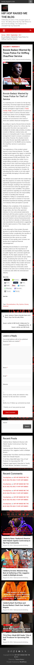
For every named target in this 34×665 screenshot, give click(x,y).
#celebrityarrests (9, 566)
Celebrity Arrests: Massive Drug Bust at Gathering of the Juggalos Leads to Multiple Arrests (16, 450)
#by (17, 304)
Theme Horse (19, 659)
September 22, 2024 (9, 59)
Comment (6, 345)
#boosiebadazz (11, 304)
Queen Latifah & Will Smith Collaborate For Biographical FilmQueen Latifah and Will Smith (16, 325)
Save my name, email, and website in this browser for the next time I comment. (15, 396)
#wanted (5, 306)
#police (21, 304)
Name (5, 367)
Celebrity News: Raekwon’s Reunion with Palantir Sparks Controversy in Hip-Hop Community (15, 444)
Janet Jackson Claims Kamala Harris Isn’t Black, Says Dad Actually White (18, 316)
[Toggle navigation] (3, 30)
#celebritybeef (8, 598)
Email (5, 376)
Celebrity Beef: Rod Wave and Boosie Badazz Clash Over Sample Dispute (16, 605)
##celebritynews (8, 534)
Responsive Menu (31, 1)
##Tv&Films (7, 630)
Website (5, 384)
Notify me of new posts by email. (14, 407)
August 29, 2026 (8, 545)
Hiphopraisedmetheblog (23, 59)
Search (5, 422)
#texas (26, 304)
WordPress (23, 662)
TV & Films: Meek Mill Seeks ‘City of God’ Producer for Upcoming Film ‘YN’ (17, 637)
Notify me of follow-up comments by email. (16, 403)
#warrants (15, 46)
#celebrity (7, 46)
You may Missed (10, 514)
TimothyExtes (7, 477)
